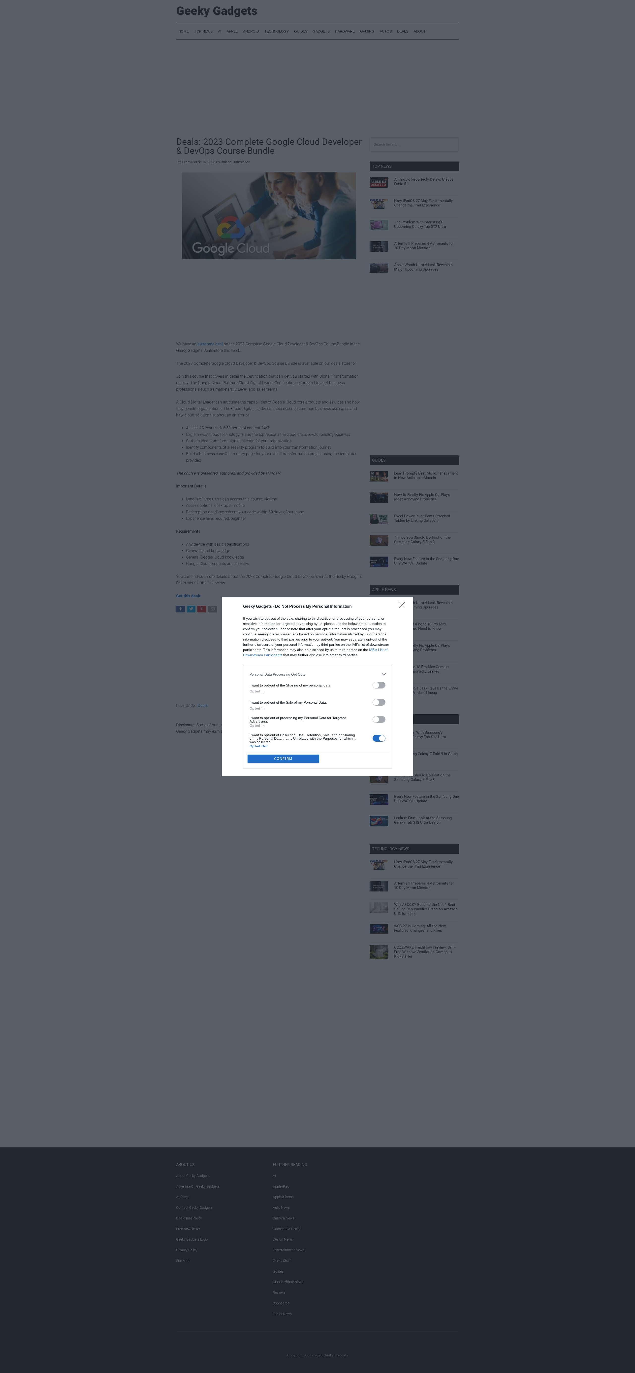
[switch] (379, 685)
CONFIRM (283, 759)
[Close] (403, 606)
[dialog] (317, 686)
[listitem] (317, 674)
